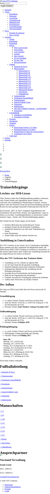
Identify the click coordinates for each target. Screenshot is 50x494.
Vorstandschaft (14, 20)
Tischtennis (13, 121)
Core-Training (19, 52)
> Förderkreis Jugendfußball (10, 380)
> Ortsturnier (4, 396)
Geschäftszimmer (15, 27)
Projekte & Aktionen (16, 33)
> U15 (2, 431)
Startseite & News (20, 67)
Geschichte (13, 18)
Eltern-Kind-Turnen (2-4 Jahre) (25, 127)
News (7, 31)
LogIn (7, 491)
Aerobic (17, 54)
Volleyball (13, 136)
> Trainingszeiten (6, 376)
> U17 (2, 435)
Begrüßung (13, 14)
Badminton (13, 41)
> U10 (2, 419)
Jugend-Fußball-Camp (22, 102)
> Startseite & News (7, 372)
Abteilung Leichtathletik (23, 115)
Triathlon (12, 123)
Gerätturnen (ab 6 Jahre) (23, 134)
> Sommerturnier (6, 388)
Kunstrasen (18, 111)
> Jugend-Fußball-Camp (9, 392)
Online (11, 39)
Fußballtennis (23, 94)
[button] (3, 171)
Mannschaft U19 (25, 88)
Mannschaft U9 (24, 75)
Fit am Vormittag (20, 58)
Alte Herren (23, 92)
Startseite (8, 10)
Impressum (9, 485)
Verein (7, 12)
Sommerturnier (19, 100)
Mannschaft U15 (25, 83)
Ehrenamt (12, 16)
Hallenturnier (19, 106)
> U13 (2, 427)
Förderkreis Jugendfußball (23, 98)
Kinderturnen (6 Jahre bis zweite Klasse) (29, 132)
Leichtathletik (14, 113)
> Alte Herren (5, 443)
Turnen (12, 125)
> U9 (2, 415)
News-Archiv (14, 35)
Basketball (13, 43)
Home (7, 175)
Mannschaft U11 (25, 79)
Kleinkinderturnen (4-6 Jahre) (25, 130)
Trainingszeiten (19, 96)
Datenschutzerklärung (13, 487)
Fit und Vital (18, 60)
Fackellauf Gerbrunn (21, 117)
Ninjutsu (12, 119)
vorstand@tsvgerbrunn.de (9, 477)
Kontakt (8, 140)
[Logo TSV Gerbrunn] (8, 1)
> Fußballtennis (5, 447)
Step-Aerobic (19, 56)
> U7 (2, 411)
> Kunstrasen (5, 384)
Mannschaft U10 (25, 77)
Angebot (8, 37)
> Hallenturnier (5, 400)
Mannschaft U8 (24, 73)
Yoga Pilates (18, 50)
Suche (2, 3)
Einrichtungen (14, 25)
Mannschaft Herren (26, 90)
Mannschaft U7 (24, 71)
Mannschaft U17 (25, 85)
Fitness (11, 46)
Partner (7, 138)
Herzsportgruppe (20, 62)
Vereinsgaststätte (15, 29)
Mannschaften (19, 69)
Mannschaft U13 (25, 81)
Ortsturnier (18, 104)
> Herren (3, 439)
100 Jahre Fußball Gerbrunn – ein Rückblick (30, 109)
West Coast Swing (20, 48)
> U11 (2, 423)
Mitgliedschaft (14, 22)
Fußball (12, 64)
